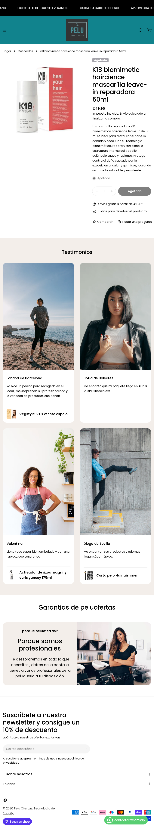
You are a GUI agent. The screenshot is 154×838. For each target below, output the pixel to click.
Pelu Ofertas (23, 808)
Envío (124, 113)
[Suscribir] (86, 749)
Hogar (7, 51)
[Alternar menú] (4, 30)
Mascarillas (25, 51)
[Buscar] (140, 30)
